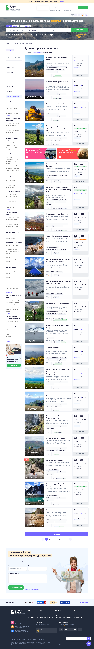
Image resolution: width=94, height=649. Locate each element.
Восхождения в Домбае (11, 106)
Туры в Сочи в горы (10, 145)
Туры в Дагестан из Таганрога (13, 222)
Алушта (7, 339)
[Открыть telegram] (61, 629)
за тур (9, 50)
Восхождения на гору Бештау (13, 165)
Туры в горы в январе (11, 194)
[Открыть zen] (75, 629)
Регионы (12, 15)
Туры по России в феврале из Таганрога (13, 272)
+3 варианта (76, 137)
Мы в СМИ (42, 612)
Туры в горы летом (10, 185)
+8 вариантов (77, 91)
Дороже (50, 52)
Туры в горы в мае (10, 207)
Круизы (16, 26)
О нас (38, 15)
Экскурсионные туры (52, 71)
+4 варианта (76, 176)
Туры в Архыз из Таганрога (12, 219)
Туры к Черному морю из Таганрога (12, 322)
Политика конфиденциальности (36, 639)
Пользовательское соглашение (18, 639)
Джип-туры (50, 140)
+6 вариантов (77, 113)
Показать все (9, 115)
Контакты (44, 15)
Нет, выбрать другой (44, 8)
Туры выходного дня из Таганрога (11, 256)
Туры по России (16, 43)
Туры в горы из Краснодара (12, 130)
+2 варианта (76, 67)
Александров (9, 332)
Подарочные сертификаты (61, 615)
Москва (52, 7)
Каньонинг (59, 406)
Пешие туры (64, 67)
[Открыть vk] (66, 629)
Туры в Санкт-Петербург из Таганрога (12, 310)
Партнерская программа (61, 612)
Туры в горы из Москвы (11, 132)
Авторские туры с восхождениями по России (12, 158)
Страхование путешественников (63, 617)
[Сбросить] (47, 30)
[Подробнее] (23, 627)
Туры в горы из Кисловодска (12, 128)
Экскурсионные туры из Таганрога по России (11, 237)
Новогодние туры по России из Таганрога (13, 246)
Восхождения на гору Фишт (12, 168)
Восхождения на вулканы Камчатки (12, 162)
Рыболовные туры (61, 69)
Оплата (29, 615)
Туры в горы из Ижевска (11, 125)
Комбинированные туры (53, 67)
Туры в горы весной (10, 183)
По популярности (38, 52)
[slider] (6, 53)
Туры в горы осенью (10, 187)
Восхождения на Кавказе (12, 110)
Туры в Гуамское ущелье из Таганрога (12, 252)
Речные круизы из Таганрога (12, 249)
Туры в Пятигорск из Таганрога (13, 307)
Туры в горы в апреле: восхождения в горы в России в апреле (13, 203)
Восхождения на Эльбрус (12, 113)
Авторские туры (26, 26)
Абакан (7, 329)
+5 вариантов (77, 425)
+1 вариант (76, 224)
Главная (8, 43)
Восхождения (51, 69)
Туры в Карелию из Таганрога (13, 224)
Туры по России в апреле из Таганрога (12, 280)
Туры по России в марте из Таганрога (12, 276)
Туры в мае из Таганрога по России (12, 285)
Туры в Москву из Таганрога (12, 304)
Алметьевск (8, 336)
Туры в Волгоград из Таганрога (13, 300)
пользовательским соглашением (32, 589)
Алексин (8, 334)
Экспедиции (59, 271)
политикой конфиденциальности (32, 588)
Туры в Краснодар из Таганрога (13, 302)
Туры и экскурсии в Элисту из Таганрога (13, 260)
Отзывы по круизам (77, 617)
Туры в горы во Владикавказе (13, 142)
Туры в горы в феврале (11, 196)
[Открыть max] (80, 629)
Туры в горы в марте (10, 199)
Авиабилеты (20, 15)
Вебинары (42, 615)
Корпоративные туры (30, 15)
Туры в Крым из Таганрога (12, 226)
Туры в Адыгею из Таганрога (12, 217)
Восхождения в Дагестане (12, 103)
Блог (41, 610)
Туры (7, 15)
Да (38, 8)
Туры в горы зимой (10, 180)
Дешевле (45, 52)
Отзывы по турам (77, 615)
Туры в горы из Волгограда (12, 123)
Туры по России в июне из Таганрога (12, 289)
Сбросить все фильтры (13, 96)
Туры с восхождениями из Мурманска (12, 148)
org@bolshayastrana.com (47, 626)
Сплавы (49, 204)
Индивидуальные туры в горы (13, 170)
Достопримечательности (46, 617)
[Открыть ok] (70, 629)
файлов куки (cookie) (79, 639)
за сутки (18, 50)
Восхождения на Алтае (11, 108)
